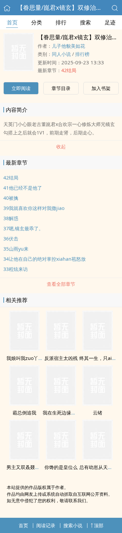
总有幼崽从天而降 (98, 467)
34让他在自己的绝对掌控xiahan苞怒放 (44, 259)
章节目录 (61, 88)
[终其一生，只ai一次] (97, 349)
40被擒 (10, 198)
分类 (36, 22)
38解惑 (10, 218)
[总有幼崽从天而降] (97, 458)
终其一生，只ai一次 (100, 358)
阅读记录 (45, 525)
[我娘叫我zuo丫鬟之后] (24, 349)
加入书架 (101, 88)
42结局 (68, 70)
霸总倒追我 (24, 412)
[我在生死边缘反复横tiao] (61, 403)
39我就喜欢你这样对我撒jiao (33, 208)
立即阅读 (21, 88)
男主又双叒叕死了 (25, 467)
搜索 (85, 22)
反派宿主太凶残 (61, 358)
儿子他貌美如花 (68, 46)
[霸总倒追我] (24, 403)
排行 (61, 22)
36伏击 (10, 238)
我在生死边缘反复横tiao (68, 412)
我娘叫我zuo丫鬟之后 (29, 358)
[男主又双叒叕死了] (24, 458)
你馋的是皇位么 (61, 467)
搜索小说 (72, 525)
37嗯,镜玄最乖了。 (23, 228)
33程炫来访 (15, 269)
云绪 (97, 412)
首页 (12, 22)
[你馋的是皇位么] (61, 458)
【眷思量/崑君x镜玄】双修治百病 (62, 7)
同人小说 (61, 54)
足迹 (110, 22)
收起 (61, 146)
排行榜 (82, 54)
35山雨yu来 (15, 249)
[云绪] (97, 403)
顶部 (98, 525)
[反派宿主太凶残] (61, 349)
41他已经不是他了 (22, 188)
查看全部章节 (61, 284)
